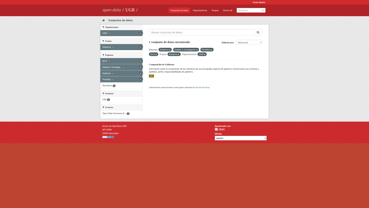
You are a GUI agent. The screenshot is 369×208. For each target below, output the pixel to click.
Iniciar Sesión (259, 2)
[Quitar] (169, 50)
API (196, 87)
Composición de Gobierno (161, 64)
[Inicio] (103, 20)
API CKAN (107, 129)
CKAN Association (110, 133)
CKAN (220, 129)
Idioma (218, 133)
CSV (151, 76)
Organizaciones (200, 10)
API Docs (205, 87)
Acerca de (227, 10)
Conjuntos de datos (179, 10)
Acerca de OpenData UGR (114, 126)
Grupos (215, 10)
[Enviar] (263, 10)
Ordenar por (228, 42)
